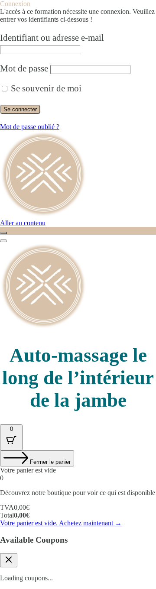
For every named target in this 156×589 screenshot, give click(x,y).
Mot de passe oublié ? (29, 126)
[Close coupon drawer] (8, 560)
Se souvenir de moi (45, 88)
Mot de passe (24, 68)
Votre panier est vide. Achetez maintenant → (61, 523)
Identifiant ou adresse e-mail (52, 37)
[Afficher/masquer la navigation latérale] (3, 233)
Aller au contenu (23, 223)
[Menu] (3, 240)
